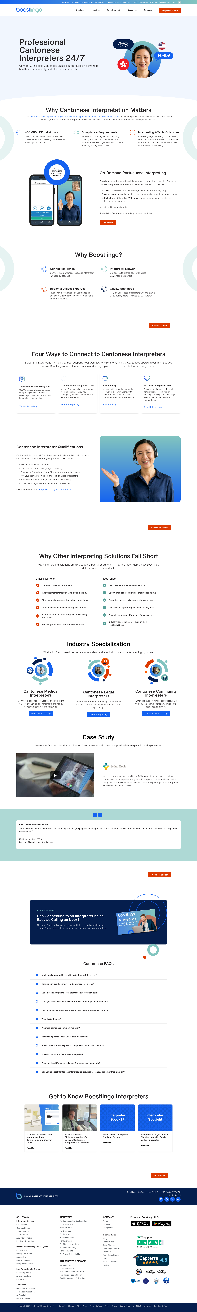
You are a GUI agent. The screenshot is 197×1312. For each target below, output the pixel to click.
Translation (21, 1284)
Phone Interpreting (70, 404)
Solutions (22, 1217)
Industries (66, 1217)
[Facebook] (166, 1199)
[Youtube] (178, 1199)
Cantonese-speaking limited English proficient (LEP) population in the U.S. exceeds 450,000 (74, 116)
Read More (31, 1148)
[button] (179, 2)
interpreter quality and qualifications (55, 489)
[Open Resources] (138, 10)
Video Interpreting (28, 406)
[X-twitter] (172, 1199)
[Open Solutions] (86, 10)
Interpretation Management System (32, 1246)
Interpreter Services (25, 1221)
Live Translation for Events (28, 1269)
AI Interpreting (109, 404)
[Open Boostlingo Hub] (122, 10)
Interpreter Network (73, 1261)
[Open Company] (153, 10)
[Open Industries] (101, 10)
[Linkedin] (161, 1199)
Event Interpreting (153, 407)
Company (108, 1217)
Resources (109, 1234)
